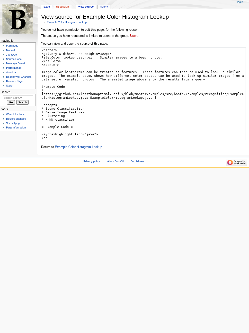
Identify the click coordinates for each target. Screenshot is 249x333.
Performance (13, 67)
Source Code (14, 59)
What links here (15, 114)
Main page (12, 45)
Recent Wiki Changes (19, 76)
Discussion (62, 6)
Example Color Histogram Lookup (67, 22)
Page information (16, 127)
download (11, 72)
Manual (10, 50)
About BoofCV (115, 161)
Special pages (14, 123)
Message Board (15, 63)
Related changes (16, 118)
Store (9, 85)
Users (134, 36)
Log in (240, 1)
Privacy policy (91, 161)
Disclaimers (138, 161)
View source (86, 6)
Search (5, 92)
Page (47, 6)
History (104, 6)
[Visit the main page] (19, 19)
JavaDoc (11, 54)
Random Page (14, 81)
